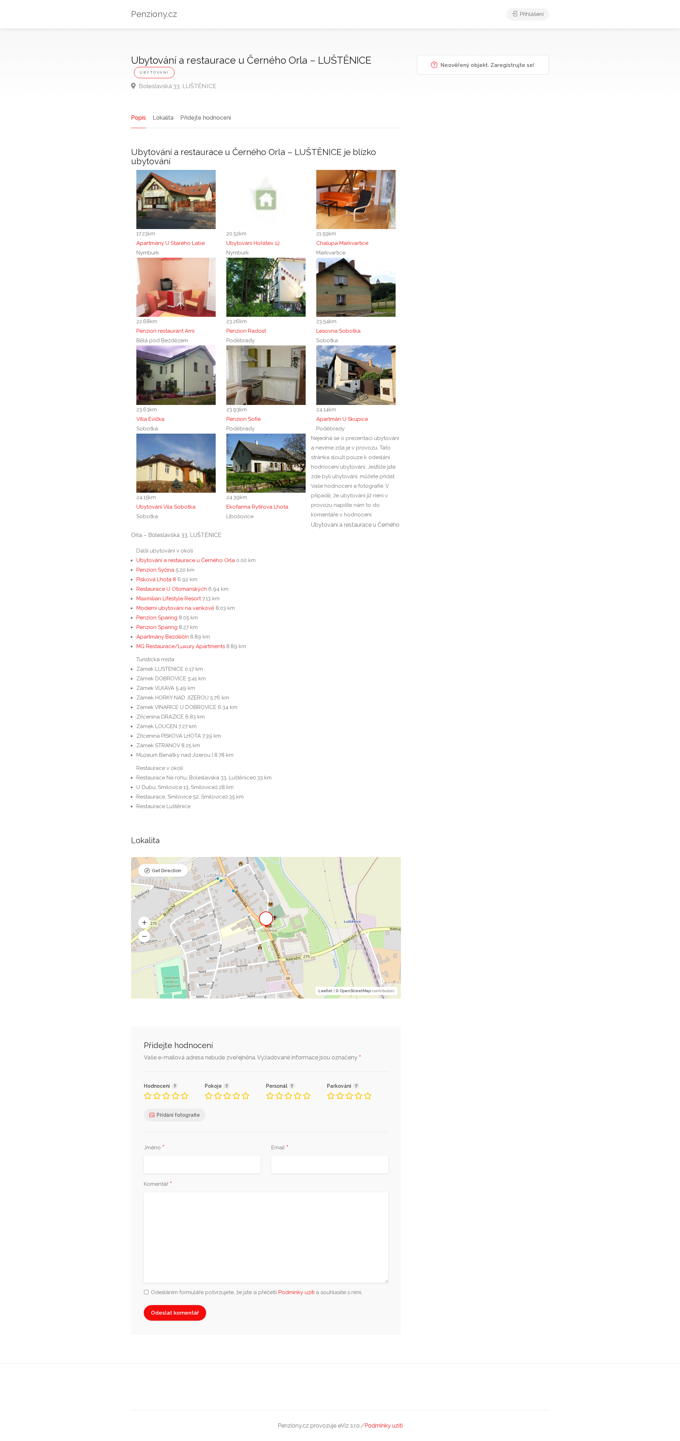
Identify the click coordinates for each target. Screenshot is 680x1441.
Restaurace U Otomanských (171, 589)
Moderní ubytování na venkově (175, 608)
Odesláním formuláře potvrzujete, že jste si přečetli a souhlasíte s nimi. (256, 1292)
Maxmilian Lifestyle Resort (168, 598)
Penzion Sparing (156, 617)
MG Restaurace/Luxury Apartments (180, 646)
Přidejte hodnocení (205, 117)
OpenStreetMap (355, 991)
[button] (144, 922)
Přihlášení (531, 14)
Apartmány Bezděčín (162, 637)
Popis (138, 117)
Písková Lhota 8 (156, 579)
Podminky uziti (296, 1292)
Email (280, 1148)
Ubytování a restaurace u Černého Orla (185, 560)
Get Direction (166, 870)
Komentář (158, 1184)
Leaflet (325, 991)
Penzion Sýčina (155, 570)
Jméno (154, 1148)
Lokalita (163, 117)
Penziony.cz (154, 14)
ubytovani (154, 72)
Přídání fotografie (178, 1115)
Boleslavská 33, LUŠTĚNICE (176, 86)
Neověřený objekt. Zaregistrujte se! (486, 65)
